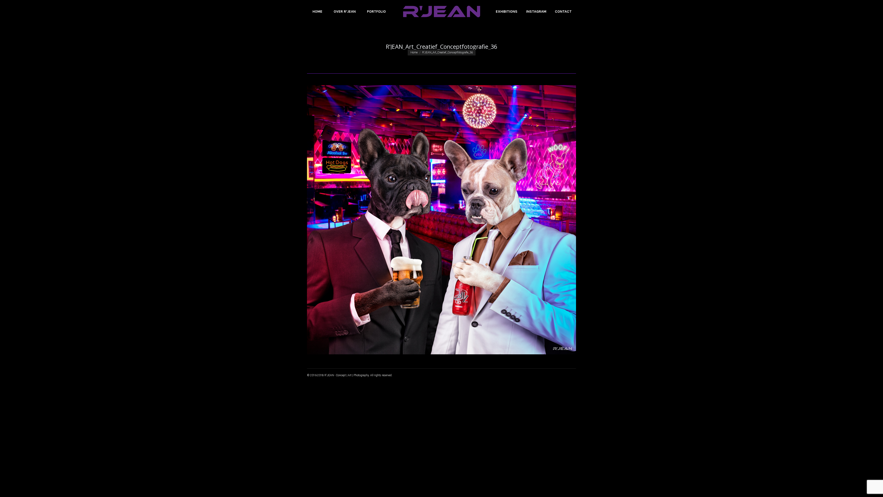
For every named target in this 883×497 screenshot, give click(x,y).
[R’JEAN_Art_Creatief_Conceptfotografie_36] (441, 219)
